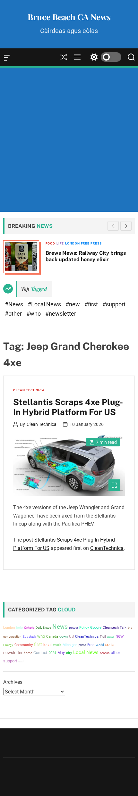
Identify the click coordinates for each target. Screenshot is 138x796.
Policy (84, 627)
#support (113, 304)
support (10, 661)
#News (14, 304)
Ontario (29, 627)
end (21, 661)
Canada (52, 636)
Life (60, 243)
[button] (126, 226)
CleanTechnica (107, 548)
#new (73, 304)
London (9, 628)
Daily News (43, 627)
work (57, 645)
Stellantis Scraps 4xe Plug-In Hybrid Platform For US (68, 407)
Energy (8, 645)
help (19, 628)
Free (90, 645)
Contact (40, 653)
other (115, 652)
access (104, 653)
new (120, 636)
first (38, 644)
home (28, 653)
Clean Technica (29, 390)
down (63, 636)
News (60, 626)
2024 (52, 653)
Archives (12, 682)
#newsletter (60, 313)
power (73, 628)
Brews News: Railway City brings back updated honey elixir (86, 256)
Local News (86, 652)
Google (95, 628)
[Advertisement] (69, 140)
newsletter (12, 652)
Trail (103, 636)
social (110, 644)
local (47, 645)
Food (50, 243)
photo (82, 645)
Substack (29, 636)
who (41, 636)
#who (34, 313)
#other (14, 313)
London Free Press (83, 243)
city (69, 653)
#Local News (45, 304)
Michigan (70, 645)
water (110, 636)
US (71, 636)
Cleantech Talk (114, 628)
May (61, 653)
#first (91, 304)
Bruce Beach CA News (69, 17)
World (100, 645)
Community (23, 645)
